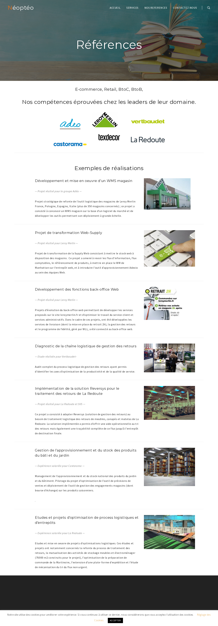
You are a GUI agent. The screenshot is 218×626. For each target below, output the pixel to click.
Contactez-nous (185, 7)
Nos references (155, 7)
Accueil (115, 7)
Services (132, 7)
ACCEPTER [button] (115, 620)
